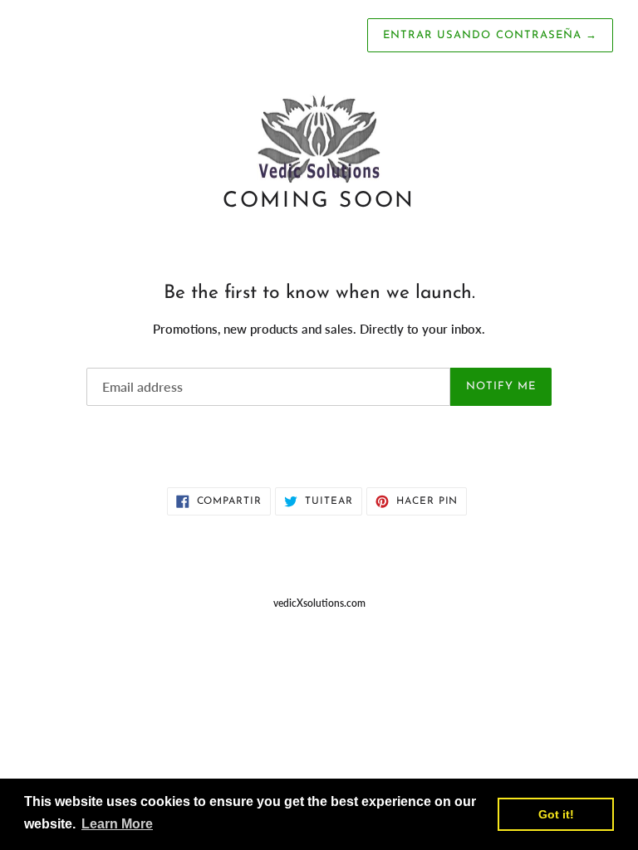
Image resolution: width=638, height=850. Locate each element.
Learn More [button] (117, 824)
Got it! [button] (556, 814)
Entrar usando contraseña (490, 35)
